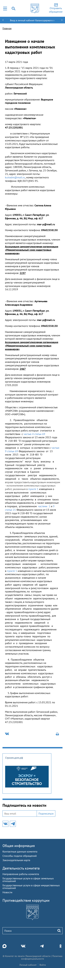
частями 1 (44, 506)
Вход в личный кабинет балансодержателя (32, 20)
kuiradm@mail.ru (15, 177)
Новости (7, 892)
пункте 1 (33, 489)
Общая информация (18, 845)
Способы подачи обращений (19, 855)
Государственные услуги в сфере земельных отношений (28, 880)
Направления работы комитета (20, 874)
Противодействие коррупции (26, 900)
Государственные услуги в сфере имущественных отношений (31, 887)
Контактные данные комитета (19, 851)
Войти (43, 964)
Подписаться (46, 813)
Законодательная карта (16, 860)
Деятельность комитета (21, 868)
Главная (7, 28)
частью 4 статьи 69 (34, 434)
